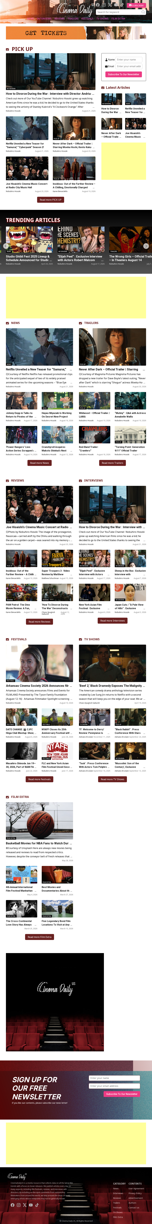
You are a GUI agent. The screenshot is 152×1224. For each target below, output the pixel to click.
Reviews (59, 18)
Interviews (44, 18)
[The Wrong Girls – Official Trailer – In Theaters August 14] (81, 240)
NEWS (15, 323)
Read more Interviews (112, 620)
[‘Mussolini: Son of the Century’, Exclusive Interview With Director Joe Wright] (130, 751)
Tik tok (122, 5)
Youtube (116, 5)
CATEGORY (119, 1183)
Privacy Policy (135, 1193)
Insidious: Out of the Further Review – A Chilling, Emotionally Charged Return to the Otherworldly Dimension (74, 187)
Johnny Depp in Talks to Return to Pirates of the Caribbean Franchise (19, 417)
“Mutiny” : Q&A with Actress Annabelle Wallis (130, 415)
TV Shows (102, 18)
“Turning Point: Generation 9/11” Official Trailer (130, 449)
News (30, 18)
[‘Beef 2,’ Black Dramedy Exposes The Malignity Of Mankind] (112, 663)
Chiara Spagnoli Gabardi (48, 613)
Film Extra (118, 18)
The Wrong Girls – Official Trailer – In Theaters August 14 (80, 258)
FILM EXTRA (20, 796)
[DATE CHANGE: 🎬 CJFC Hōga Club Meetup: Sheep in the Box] (21, 717)
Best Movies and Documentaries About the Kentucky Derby (56, 891)
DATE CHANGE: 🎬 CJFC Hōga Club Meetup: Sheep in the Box (21, 733)
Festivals (87, 18)
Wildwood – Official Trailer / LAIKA (94, 415)
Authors (132, 1202)
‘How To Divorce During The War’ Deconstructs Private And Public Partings (57, 608)
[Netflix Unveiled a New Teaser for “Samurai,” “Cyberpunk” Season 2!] (27, 128)
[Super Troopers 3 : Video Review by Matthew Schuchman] (57, 558)
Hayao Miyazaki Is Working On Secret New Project (57, 415)
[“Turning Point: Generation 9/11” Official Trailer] (130, 434)
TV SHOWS (92, 639)
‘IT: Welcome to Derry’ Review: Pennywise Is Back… (91, 733)
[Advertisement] (123, 161)
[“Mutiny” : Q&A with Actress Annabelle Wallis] (130, 400)
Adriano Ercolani (86, 737)
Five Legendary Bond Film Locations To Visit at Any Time (56, 925)
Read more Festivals (39, 779)
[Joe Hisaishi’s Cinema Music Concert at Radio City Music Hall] (27, 168)
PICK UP (22, 49)
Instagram (104, 5)
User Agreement (136, 1188)
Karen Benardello (60, 191)
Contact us (134, 1207)
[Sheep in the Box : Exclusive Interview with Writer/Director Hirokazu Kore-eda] (130, 558)
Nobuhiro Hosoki (13, 111)
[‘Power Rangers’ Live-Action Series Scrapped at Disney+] (21, 434)
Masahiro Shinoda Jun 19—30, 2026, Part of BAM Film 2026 (21, 767)
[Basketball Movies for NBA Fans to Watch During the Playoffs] (39, 821)
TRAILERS (91, 323)
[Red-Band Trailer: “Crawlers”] (94, 434)
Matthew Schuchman (50, 578)
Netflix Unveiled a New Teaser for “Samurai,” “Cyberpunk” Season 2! (25, 145)
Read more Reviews (39, 621)
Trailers (73, 18)
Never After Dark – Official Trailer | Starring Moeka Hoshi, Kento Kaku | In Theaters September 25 (74, 147)
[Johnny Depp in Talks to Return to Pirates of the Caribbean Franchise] (21, 400)
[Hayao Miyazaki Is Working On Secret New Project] (57, 400)
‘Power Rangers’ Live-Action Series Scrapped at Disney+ (20, 451)
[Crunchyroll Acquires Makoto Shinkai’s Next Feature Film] (57, 434)
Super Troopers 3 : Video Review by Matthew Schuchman (56, 574)
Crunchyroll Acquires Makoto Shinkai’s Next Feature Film (54, 451)
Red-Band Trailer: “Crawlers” (88, 449)
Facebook (98, 5)
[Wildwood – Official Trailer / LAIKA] (94, 400)
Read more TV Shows (112, 779)
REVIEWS (17, 480)
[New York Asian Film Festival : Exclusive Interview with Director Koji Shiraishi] (94, 592)
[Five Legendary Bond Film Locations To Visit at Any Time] (57, 908)
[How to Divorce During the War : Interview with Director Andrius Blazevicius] (50, 71)
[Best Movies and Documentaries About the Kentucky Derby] (57, 874)
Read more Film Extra (39, 937)
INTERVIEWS (93, 480)
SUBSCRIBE (138, 5)
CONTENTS (135, 1183)
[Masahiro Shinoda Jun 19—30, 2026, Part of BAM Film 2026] (21, 751)
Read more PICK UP (50, 199)
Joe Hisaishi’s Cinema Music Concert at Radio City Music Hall (26, 185)
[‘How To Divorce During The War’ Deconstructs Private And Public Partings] (57, 592)
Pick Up (57, 139)
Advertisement (136, 1198)
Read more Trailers (112, 463)
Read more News (39, 463)
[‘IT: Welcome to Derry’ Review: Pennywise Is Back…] (94, 717)
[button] (146, 246)
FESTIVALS (19, 639)
